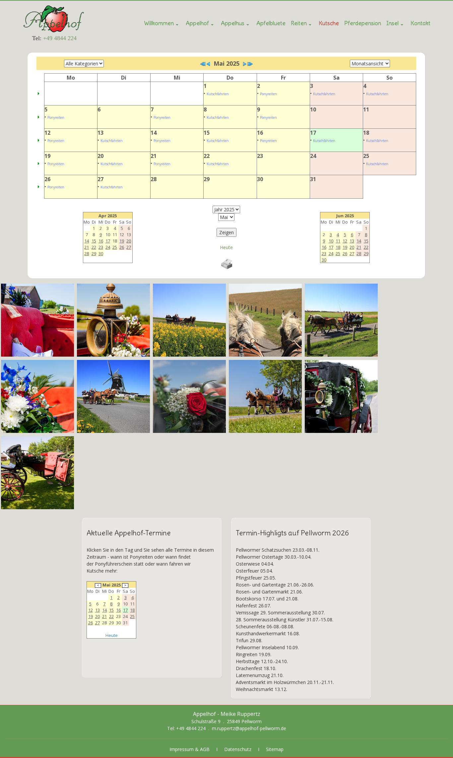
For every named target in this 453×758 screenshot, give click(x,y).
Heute (226, 247)
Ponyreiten (268, 94)
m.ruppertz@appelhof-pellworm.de (249, 728)
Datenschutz (237, 749)
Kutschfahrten (218, 94)
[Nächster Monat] (244, 64)
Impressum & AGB (189, 749)
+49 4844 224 (60, 38)
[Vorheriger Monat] (208, 64)
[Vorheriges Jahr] (203, 64)
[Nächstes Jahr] (250, 64)
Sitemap (275, 749)
